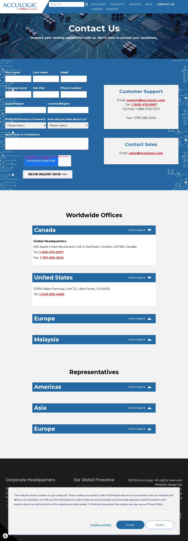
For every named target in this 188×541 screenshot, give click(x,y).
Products (117, 4)
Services (135, 4)
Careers (97, 9)
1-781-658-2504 (52, 257)
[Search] (86, 4)
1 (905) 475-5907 (144, 104)
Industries (98, 4)
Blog (149, 4)
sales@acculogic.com (146, 153)
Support (112, 9)
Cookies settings (100, 524)
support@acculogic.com (145, 100)
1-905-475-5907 (51, 252)
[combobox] (66, 4)
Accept (130, 524)
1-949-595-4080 (51, 294)
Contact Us (165, 4)
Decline (160, 524)
